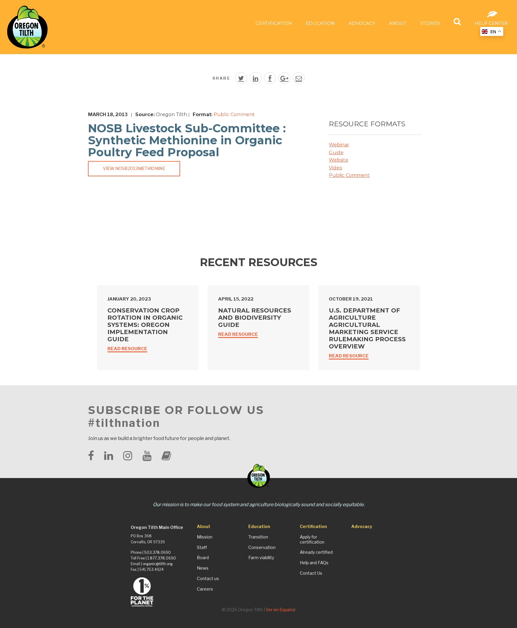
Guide (336, 152)
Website (338, 160)
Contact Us (311, 573)
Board (203, 557)
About (397, 23)
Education (320, 23)
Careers (205, 589)
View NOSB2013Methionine (134, 168)
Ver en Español (280, 609)
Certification (274, 23)
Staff (202, 547)
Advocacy (362, 23)
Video (335, 168)
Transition (258, 537)
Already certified (316, 552)
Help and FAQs (314, 562)
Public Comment (234, 114)
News (203, 568)
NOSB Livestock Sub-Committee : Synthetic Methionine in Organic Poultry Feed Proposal (187, 140)
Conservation (262, 547)
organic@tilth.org (158, 564)
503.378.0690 (157, 552)
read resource (127, 348)
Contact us (208, 578)
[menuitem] (274, 23)
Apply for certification (312, 539)
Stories (430, 23)
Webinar (339, 145)
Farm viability (261, 557)
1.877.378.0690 (162, 558)
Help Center (491, 23)
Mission (204, 537)
